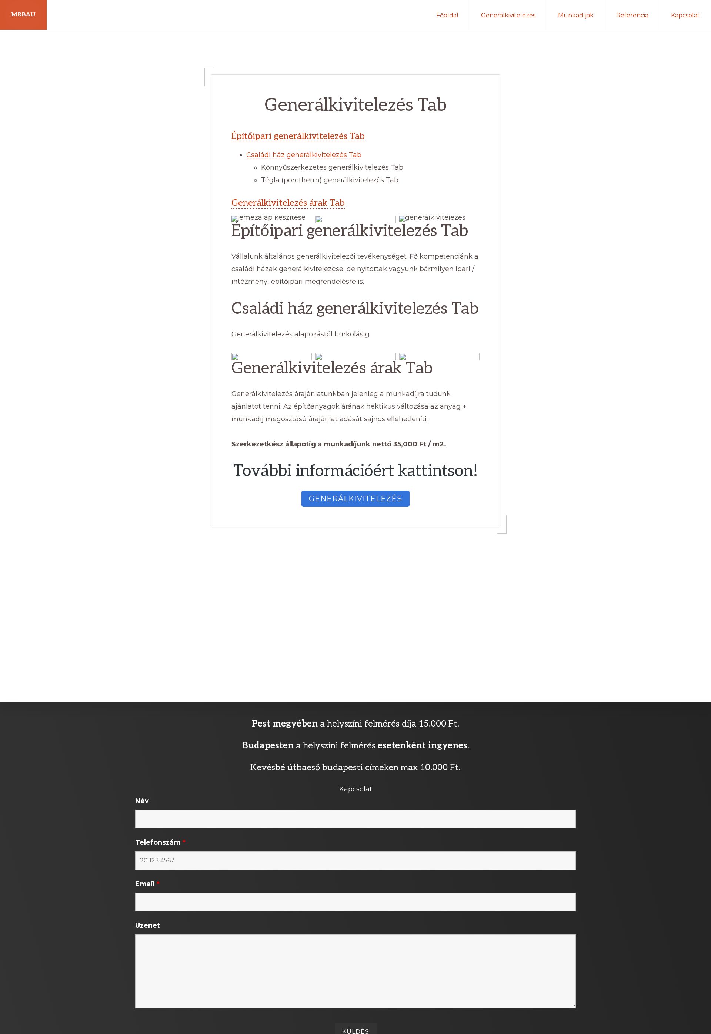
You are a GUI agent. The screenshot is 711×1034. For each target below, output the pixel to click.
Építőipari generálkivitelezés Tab (298, 136)
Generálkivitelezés (355, 498)
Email (147, 884)
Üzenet (147, 925)
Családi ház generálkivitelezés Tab (303, 155)
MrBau (23, 14)
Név (142, 801)
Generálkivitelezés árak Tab (288, 202)
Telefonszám (160, 842)
